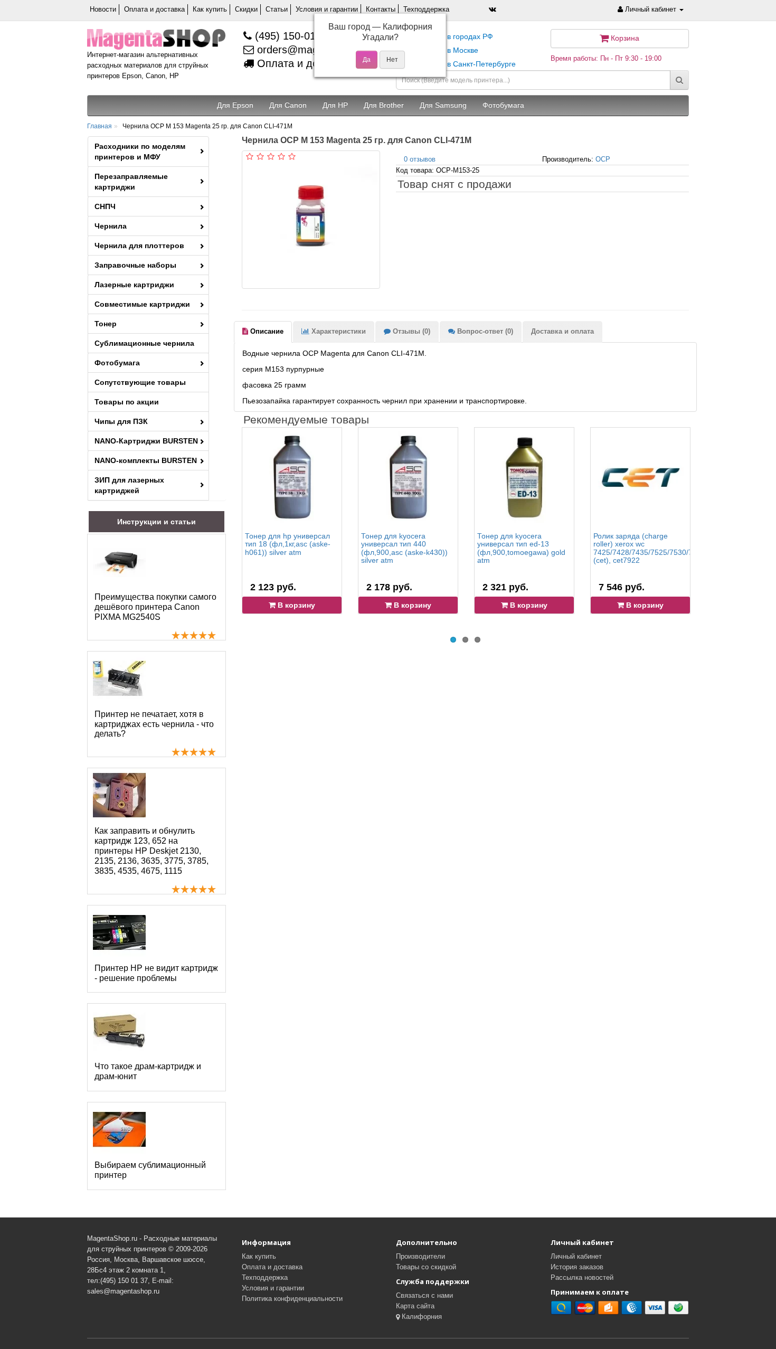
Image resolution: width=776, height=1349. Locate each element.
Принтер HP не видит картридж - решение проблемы (156, 973)
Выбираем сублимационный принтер (150, 1170)
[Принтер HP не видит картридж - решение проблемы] (119, 932)
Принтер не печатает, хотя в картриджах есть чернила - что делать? (154, 724)
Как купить (210, 9)
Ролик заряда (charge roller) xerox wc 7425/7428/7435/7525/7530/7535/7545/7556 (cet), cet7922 (668, 548)
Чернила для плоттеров (139, 245)
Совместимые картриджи (142, 304)
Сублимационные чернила (144, 343)
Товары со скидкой (426, 1267)
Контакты (380, 9)
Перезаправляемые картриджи (131, 181)
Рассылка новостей (582, 1277)
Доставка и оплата (562, 331)
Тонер (105, 323)
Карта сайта (415, 1306)
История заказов (577, 1267)
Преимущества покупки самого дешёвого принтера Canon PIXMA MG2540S (155, 606)
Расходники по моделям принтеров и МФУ (139, 151)
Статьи (277, 9)
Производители (420, 1256)
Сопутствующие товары (140, 382)
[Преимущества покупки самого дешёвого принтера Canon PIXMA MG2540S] (119, 561)
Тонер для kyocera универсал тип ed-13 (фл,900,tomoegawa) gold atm (521, 548)
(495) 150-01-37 (291, 36)
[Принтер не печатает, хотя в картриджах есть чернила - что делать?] (119, 678)
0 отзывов (420, 159)
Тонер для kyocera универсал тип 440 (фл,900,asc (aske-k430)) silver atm (404, 548)
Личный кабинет (576, 1256)
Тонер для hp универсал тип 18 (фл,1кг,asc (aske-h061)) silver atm (287, 544)
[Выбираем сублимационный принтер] (119, 1129)
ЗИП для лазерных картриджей (129, 485)
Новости (103, 9)
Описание (265, 331)
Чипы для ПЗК (121, 421)
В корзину (295, 605)
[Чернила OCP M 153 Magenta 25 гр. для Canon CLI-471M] (311, 219)
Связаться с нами (424, 1295)
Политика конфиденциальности (292, 1299)
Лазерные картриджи (134, 284)
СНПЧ (105, 206)
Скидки (246, 9)
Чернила (110, 226)
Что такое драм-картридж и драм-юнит (147, 1071)
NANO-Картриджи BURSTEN (146, 441)
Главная (99, 126)
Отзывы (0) (410, 331)
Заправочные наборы (135, 265)
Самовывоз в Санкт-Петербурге (460, 64)
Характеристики (337, 331)
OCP (602, 159)
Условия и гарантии (327, 9)
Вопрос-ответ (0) (484, 331)
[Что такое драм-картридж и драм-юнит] (119, 1030)
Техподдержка (426, 9)
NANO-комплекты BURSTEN (145, 460)
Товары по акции (126, 402)
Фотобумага (117, 363)
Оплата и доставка (154, 9)
